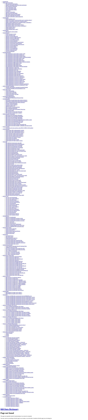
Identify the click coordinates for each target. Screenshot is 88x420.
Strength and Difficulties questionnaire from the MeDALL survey (19, 301)
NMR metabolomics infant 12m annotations (14, 73)
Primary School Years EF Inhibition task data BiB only (17, 270)
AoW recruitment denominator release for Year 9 (15, 325)
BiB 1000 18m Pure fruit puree (12, 178)
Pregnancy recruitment (10, 358)
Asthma (7, 334)
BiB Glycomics (6, 126)
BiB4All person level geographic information (15, 382)
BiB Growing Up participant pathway (13, 277)
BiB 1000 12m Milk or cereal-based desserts (15, 156)
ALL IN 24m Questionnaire (11, 205)
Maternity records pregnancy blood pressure (15, 42)
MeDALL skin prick (10, 221)
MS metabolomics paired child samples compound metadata (18, 61)
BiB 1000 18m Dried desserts (12, 172)
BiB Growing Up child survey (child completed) (15, 284)
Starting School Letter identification (13, 231)
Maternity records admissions (12, 41)
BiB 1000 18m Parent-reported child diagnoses (15, 168)
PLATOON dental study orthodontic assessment (15, 242)
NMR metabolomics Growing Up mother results (15, 79)
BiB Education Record (7, 245)
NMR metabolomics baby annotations (13, 71)
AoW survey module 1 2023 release (13, 319)
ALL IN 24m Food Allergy (11, 211)
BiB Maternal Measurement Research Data (14, 97)
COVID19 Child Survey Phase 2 (12, 405)
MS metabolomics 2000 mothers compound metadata (16, 66)
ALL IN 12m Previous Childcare (12, 204)
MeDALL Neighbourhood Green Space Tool (15, 225)
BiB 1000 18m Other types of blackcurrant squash (16, 182)
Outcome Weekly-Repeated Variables (13, 348)
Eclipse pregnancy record (11, 34)
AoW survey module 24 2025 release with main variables (17, 307)
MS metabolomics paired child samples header (15, 60)
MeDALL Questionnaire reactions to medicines (15, 219)
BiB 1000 (5, 141)
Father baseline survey (10, 28)
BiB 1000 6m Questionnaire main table (14, 143)
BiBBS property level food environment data (15, 373)
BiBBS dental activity (10, 380)
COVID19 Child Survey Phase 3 (12, 406)
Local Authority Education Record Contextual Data (16, 246)
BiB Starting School (7, 227)
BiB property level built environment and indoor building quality (19, 119)
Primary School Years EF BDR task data (14, 262)
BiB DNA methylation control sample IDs (14, 16)
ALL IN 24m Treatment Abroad (12, 214)
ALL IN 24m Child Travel (11, 207)
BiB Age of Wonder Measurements (10, 323)
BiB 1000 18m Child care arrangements (14, 167)
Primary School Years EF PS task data (13, 271)
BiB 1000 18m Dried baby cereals (13, 169)
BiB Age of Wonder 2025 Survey (10, 305)
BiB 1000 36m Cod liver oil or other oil (14, 192)
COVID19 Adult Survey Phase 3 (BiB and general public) (17, 401)
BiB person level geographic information (14, 115)
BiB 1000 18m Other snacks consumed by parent (16, 184)
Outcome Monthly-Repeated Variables (13, 345)
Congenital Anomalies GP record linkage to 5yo (15, 88)
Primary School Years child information (14, 256)
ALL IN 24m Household (11, 212)
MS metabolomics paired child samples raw (14, 59)
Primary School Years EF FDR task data (14, 264)
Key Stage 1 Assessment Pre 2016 (13, 252)
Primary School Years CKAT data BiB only (14, 275)
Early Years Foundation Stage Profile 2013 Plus (15, 249)
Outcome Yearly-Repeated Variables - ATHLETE (16, 344)
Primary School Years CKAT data (12, 274)
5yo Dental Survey (9, 235)
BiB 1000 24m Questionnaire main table (14, 188)
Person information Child (11, 7)
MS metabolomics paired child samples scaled (15, 58)
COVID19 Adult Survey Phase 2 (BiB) (14, 399)
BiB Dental (5, 234)
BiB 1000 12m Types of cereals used (13, 160)
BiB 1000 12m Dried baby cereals (13, 148)
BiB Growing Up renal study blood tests (14, 111)
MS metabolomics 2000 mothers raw (13, 64)
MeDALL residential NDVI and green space (15, 226)
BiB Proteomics (6, 129)
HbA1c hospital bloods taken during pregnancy (15, 102)
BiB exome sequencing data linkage (13, 14)
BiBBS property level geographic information (15, 369)
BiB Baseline (6, 17)
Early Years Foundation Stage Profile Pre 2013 (15, 248)
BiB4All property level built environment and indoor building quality (20, 387)
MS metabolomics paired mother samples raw (15, 54)
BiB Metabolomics (7, 52)
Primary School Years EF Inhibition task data (15, 269)
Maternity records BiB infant (11, 49)
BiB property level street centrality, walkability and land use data (19, 125)
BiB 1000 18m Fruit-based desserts (13, 177)
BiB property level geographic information (14, 116)
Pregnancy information (10, 12)
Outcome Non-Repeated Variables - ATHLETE (15, 342)
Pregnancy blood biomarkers (11, 103)
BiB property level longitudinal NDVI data (14, 121)
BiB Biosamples (6, 98)
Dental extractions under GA (11, 238)
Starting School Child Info (11, 228)
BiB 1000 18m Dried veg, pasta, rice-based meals (16, 170)
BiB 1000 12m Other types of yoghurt (13, 161)
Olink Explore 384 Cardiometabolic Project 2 (15, 132)
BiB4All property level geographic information (15, 384)
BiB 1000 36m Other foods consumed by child (15, 190)
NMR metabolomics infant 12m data (13, 72)
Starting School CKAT (10, 232)
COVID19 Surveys (7, 396)
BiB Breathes (6, 291)
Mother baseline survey (10, 19)
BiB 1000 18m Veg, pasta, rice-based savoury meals (16, 175)
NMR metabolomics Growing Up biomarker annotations (17, 83)
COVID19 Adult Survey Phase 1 (12, 398)
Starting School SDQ (10, 233)
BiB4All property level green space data (14, 389)
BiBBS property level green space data (13, 374)
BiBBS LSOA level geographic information (15, 370)
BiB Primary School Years (8, 255)
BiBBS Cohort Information (8, 357)
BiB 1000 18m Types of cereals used (13, 180)
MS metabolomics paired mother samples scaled (15, 53)
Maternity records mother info (12, 36)
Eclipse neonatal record (10, 35)
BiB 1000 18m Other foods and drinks (13, 183)
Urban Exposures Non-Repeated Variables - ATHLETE (17, 350)
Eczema (7, 335)
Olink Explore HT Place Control (12, 139)
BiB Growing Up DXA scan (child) (13, 286)
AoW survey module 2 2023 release (13, 320)
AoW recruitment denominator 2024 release (14, 311)
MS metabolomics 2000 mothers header (14, 65)
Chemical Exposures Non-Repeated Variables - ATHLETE (18, 354)
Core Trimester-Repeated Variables (13, 340)
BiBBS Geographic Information (9, 366)
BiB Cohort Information (8, 2)
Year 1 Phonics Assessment (11, 250)
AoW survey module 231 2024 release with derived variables (18, 313)
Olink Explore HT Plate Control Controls (14, 140)
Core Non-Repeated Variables (12, 338)
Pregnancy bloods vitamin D (11, 104)
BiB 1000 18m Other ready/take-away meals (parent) (16, 185)
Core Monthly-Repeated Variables (13, 337)
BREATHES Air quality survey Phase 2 (14, 293)
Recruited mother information (12, 360)
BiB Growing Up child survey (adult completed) (15, 283)
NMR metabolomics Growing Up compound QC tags (17, 85)
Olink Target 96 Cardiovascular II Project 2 (14, 136)
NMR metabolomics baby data (12, 70)
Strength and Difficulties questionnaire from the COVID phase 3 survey (20, 299)
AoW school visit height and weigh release (14, 327)
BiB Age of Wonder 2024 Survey (10, 309)
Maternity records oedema (11, 46)
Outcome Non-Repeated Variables (13, 347)
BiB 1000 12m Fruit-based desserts (13, 158)
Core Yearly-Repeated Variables (12, 341)
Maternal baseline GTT (10, 105)
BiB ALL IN (5, 196)
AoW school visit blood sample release (13, 330)
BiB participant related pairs (11, 6)
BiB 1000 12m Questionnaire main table (14, 146)
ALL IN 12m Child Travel (11, 199)
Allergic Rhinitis (9, 333)
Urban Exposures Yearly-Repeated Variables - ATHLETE (17, 352)
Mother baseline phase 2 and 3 (12, 29)
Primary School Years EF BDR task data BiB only (16, 263)
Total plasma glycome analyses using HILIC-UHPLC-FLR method (19, 127)
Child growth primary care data (12, 94)
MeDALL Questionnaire (11, 217)
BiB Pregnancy (6, 32)
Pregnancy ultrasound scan (11, 50)
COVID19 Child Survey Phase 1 (12, 403)
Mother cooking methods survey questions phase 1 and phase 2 (18, 22)
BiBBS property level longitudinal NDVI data (15, 378)
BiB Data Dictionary (9, 409)
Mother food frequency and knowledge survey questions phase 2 (19, 20)
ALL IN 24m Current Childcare (12, 206)
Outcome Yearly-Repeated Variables (13, 349)
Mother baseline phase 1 (11, 27)
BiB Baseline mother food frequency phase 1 (15, 24)
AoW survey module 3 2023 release (13, 321)
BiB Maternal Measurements (9, 96)
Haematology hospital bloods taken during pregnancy (16, 101)
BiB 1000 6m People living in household (14, 145)
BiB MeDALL (6, 216)
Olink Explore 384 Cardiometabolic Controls (15, 130)
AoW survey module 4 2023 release (13, 322)
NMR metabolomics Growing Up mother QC (15, 80)
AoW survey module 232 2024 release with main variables (18, 314)
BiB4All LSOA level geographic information (15, 385)
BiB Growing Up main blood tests (13, 107)
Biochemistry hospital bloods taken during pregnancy (16, 100)
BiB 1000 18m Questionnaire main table (14, 166)
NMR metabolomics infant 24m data (13, 74)
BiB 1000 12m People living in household (14, 147)
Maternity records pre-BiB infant (12, 38)
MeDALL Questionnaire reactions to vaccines (15, 220)
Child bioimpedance (10, 95)
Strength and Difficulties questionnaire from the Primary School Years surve (21, 303)
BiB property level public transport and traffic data (16, 124)
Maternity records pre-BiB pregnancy (13, 37)
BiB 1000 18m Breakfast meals (12, 173)
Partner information (10, 363)
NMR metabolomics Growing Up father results (15, 81)
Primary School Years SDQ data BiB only (14, 258)
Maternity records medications (12, 45)
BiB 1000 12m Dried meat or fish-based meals (15, 149)
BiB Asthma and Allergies (8, 331)
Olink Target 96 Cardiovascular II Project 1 (14, 134)
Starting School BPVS (10, 229)
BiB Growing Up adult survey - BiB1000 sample (16, 280)
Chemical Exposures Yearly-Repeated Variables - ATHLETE (18, 356)
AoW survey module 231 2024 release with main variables (18, 312)
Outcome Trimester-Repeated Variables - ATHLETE (16, 343)
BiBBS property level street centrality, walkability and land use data (19, 377)
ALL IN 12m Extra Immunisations (13, 202)
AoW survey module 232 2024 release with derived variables (18, 315)
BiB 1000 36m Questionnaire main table (14, 189)
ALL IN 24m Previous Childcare (12, 213)
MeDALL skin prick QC (11, 223)
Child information (9, 362)
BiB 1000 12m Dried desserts (12, 152)
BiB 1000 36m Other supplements (13, 194)
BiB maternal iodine (10, 110)
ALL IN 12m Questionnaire (11, 197)
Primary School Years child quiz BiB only (14, 261)
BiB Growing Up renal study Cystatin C (14, 112)
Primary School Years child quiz (12, 260)
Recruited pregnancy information (12, 359)
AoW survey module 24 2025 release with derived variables (18, 308)
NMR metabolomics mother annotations (14, 68)
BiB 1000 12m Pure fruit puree (12, 159)
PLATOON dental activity (11, 239)
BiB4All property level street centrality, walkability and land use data (20, 392)
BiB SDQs (5, 294)
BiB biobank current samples (11, 31)
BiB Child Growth (7, 89)
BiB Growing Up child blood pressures (14, 289)
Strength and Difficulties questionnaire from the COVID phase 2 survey (20, 298)
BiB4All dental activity (10, 395)
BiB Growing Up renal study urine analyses (15, 290)
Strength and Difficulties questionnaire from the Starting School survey (20, 304)
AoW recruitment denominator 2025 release (14, 306)
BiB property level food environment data (14, 122)
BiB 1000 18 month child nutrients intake (14, 187)
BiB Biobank (6, 30)
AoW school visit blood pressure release (14, 328)
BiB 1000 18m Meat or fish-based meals (14, 174)
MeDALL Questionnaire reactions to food (14, 218)
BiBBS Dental (6, 379)
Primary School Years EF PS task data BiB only (15, 272)
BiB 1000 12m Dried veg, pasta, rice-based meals (16, 151)
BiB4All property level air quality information (15, 386)
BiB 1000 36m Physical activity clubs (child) (15, 195)
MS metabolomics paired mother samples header (15, 56)
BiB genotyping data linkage (11, 13)
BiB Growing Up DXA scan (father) (13, 287)
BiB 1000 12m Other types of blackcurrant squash (16, 162)
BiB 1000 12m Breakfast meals (12, 153)
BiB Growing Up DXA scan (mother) (13, 285)
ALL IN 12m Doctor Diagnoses (12, 200)
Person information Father (11, 8)
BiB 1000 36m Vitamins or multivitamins (14, 191)
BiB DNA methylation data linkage (13, 15)
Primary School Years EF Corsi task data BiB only (16, 268)
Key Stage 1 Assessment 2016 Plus (13, 253)
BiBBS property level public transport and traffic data (16, 376)
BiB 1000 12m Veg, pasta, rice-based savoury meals (16, 155)
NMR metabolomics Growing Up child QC (14, 78)
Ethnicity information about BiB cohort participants (16, 5)
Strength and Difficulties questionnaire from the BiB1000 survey (19, 296)
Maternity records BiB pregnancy (12, 39)
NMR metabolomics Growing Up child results (15, 76)
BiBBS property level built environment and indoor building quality (19, 372)
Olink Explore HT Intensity (11, 138)
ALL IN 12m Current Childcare (12, 198)
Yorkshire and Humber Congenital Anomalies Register (17, 87)
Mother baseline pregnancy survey (13, 365)
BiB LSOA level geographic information (14, 117)
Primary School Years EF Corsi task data (14, 267)
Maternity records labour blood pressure (14, 43)
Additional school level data (11, 247)
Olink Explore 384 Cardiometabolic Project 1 (15, 131)
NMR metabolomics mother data (12, 67)
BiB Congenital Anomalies (8, 86)
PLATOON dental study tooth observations (14, 241)
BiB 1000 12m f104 (10, 163)
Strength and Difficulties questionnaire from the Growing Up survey (19, 300)
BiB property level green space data (13, 123)
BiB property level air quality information (14, 118)
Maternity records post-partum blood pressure (15, 44)
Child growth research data (11, 93)
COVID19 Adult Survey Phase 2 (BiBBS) (14, 400)
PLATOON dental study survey (12, 243)
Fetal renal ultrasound (10, 51)
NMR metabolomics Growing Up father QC (15, 82)
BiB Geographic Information (9, 114)
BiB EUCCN (6, 336)
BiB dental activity (9, 236)
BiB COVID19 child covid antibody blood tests (15, 109)
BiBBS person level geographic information (15, 367)
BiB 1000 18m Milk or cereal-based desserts (15, 176)
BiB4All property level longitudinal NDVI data (15, 393)
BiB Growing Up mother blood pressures (14, 279)
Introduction (5, 1)
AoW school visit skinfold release (12, 326)
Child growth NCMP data (11, 92)
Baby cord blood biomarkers (11, 108)
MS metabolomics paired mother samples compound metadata (18, 57)
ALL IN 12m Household (11, 203)
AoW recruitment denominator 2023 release (14, 318)
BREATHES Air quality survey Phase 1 (14, 292)
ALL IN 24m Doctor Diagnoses (12, 209)
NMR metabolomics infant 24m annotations (14, 75)
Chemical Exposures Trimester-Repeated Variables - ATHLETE (19, 355)
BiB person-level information (12, 3)
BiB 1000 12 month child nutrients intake (14, 165)
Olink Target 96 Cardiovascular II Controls (14, 133)
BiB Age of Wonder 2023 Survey (10, 316)
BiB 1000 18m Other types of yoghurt (13, 181)
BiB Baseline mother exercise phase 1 (13, 23)
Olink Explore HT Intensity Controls (13, 137)
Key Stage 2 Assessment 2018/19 (12, 254)
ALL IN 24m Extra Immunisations (13, 210)
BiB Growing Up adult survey (12, 278)
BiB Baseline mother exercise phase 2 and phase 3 (16, 25)
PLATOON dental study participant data (14, 240)
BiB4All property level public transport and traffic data (17, 391)
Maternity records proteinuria (11, 47)
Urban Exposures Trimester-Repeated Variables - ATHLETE (18, 351)
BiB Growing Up (6, 276)
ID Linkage (8, 10)
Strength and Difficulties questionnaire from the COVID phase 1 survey (20, 297)
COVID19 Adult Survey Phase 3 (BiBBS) (14, 402)
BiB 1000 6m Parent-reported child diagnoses (15, 144)
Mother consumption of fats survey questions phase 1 (16, 21)
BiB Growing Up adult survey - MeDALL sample (16, 282)
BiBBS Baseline (6, 364)
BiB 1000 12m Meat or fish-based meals (14, 154)
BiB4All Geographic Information (10, 381)
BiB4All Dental (6, 394)
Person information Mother (11, 9)
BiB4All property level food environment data (15, 388)
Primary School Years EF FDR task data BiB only (16, 265)
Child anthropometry (10, 90)
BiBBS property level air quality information (15, 371)
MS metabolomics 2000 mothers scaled (14, 63)
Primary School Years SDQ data (12, 257)
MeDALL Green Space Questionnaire (13, 224)
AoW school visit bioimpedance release (14, 329)
